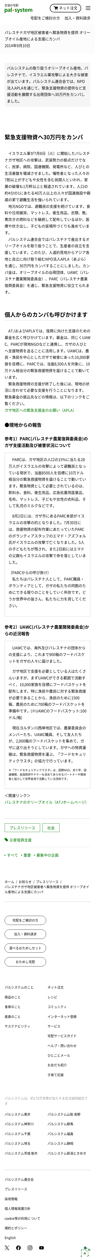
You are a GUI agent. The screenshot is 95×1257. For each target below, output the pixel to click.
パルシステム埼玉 (17, 1143)
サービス (54, 1026)
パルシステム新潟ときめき (67, 1153)
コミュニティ (57, 1006)
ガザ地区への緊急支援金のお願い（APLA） (40, 410)
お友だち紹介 (57, 1065)
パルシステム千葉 (17, 1133)
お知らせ (25, 881)
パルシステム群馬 (60, 1124)
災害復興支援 (20, 840)
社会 (51, 828)
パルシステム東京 (17, 1114)
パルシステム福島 (60, 1133)
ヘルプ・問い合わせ (62, 1045)
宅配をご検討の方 (45, 18)
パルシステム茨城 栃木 (21, 1153)
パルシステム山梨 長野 (64, 1114)
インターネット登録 (62, 1016)
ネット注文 (68, 8)
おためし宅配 (25, 961)
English (10, 1237)
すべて (12, 855)
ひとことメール (59, 1055)
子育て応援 (56, 1075)
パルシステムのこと (19, 987)
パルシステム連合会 (19, 1179)
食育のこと (13, 1006)
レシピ (52, 997)
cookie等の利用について (22, 1218)
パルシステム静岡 (60, 1143)
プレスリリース (22, 828)
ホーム (9, 881)
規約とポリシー (16, 1228)
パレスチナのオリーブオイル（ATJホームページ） (47, 802)
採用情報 (11, 1199)
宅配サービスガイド (62, 1036)
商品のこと (13, 997)
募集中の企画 (47, 855)
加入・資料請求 (77, 18)
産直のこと (13, 1016)
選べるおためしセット (25, 948)
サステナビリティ (17, 1026)
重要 (27, 855)
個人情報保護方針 (17, 1208)
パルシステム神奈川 (19, 1124)
